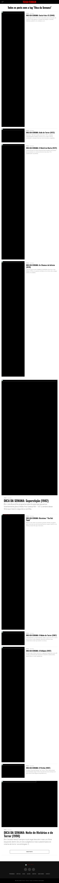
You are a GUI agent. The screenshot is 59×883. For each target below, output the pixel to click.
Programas (12, 874)
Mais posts (29, 851)
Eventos (34, 874)
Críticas (18, 874)
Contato (48, 874)
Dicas (23, 874)
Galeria (28, 874)
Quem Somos (41, 874)
